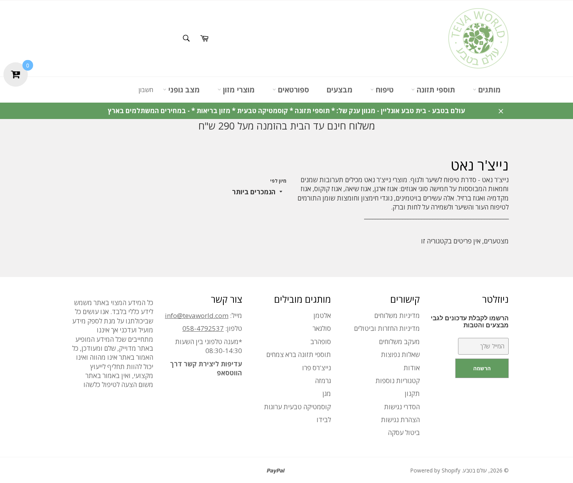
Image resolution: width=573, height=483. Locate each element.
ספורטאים (292, 90)
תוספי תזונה (435, 90)
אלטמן (322, 315)
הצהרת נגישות (400, 419)
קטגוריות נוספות (397, 380)
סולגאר (322, 328)
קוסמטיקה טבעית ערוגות (297, 406)
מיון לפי (278, 181)
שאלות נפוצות (400, 354)
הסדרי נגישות (402, 406)
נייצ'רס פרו (316, 367)
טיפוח (384, 90)
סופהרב (320, 341)
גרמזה (323, 380)
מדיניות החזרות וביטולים (387, 328)
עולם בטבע (475, 470)
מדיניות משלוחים (397, 315)
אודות (411, 367)
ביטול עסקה (404, 432)
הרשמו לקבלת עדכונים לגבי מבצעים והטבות (470, 322)
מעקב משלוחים (399, 341)
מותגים (488, 90)
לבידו (324, 419)
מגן (326, 393)
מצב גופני (183, 90)
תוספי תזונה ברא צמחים (298, 354)
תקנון (412, 393)
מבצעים (340, 90)
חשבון (145, 89)
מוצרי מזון (238, 90)
